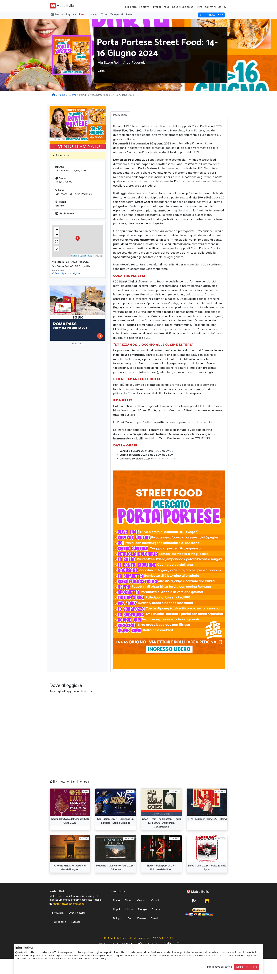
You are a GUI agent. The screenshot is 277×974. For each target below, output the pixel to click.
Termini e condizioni (121, 943)
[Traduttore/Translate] (220, 7)
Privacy (101, 943)
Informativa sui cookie (219, 966)
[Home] (53, 94)
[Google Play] (193, 901)
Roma (61, 94)
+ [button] (57, 230)
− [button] (57, 234)
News (199, 7)
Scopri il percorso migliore (67, 273)
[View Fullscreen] (56, 241)
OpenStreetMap (86, 255)
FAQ (139, 943)
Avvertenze (62, 155)
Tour (167, 7)
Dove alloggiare (182, 7)
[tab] (120, 114)
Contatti (210, 7)
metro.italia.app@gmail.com (68, 903)
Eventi (157, 7)
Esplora (71, 14)
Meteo (130, 14)
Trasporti (116, 14)
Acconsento (246, 966)
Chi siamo (131, 7)
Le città (144, 7)
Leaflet (74, 255)
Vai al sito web (66, 213)
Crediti (167, 943)
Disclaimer (152, 943)
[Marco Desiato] (206, 901)
